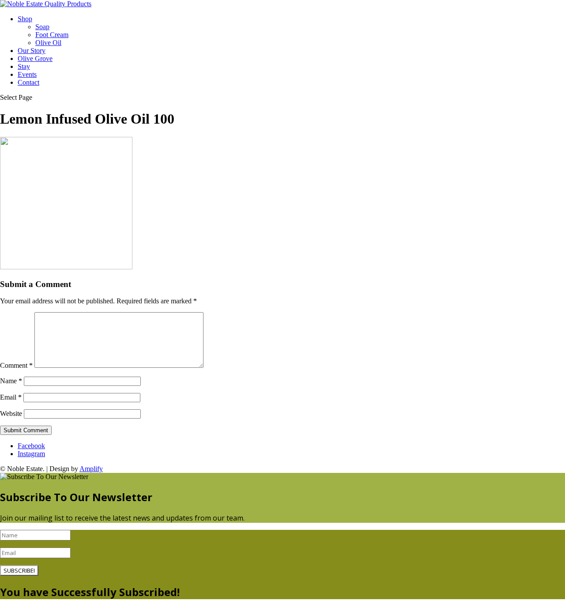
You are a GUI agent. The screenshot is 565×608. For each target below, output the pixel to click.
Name (11, 381)
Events (27, 74)
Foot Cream (51, 34)
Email (11, 397)
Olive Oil (48, 42)
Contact (28, 82)
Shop (25, 19)
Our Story (31, 50)
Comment (16, 365)
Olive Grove (35, 58)
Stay (24, 66)
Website (11, 413)
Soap (42, 26)
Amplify (91, 468)
